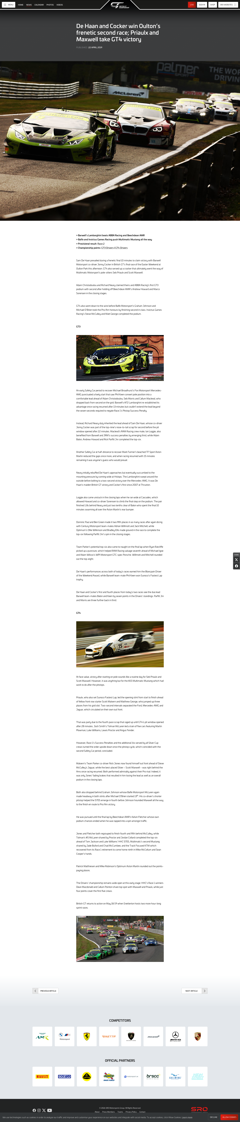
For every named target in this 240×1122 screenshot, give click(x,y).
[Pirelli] (42, 1076)
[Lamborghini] (131, 1036)
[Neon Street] (198, 1076)
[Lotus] (87, 1076)
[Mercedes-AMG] (175, 1036)
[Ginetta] (109, 1036)
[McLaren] (153, 1036)
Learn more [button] (187, 1117)
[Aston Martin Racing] (42, 1036)
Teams (120, 1112)
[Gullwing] (175, 1076)
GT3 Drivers (107, 247)
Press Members (108, 1112)
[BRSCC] (153, 1076)
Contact (142, 1112)
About (97, 1112)
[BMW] (64, 1036)
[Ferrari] (87, 1036)
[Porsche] (198, 1036)
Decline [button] (213, 1117)
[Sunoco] (109, 1076)
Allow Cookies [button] (229, 1117)
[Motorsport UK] (131, 1076)
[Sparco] (64, 1076)
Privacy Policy (131, 1112)
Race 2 (101, 243)
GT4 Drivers (121, 247)
